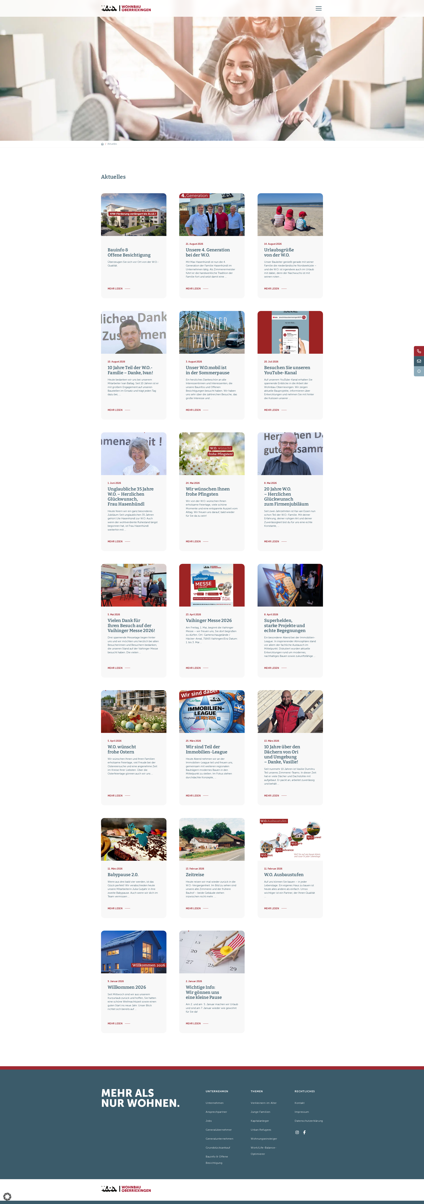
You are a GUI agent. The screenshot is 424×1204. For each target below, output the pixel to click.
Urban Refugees (261, 1129)
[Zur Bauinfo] (419, 371)
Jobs (209, 1120)
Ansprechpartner (216, 1111)
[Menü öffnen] (318, 8)
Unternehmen (215, 1103)
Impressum (302, 1111)
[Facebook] (304, 1132)
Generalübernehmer (219, 1129)
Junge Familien (260, 1111)
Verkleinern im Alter (264, 1103)
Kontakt (299, 1103)
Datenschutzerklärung (309, 1120)
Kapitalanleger (260, 1120)
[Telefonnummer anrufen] (419, 351)
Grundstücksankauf (218, 1147)
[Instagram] (297, 1132)
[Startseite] (102, 144)
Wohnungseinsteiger (264, 1138)
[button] (7, 1196)
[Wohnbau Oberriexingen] (126, 8)
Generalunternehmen (219, 1138)
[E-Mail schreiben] (419, 361)
